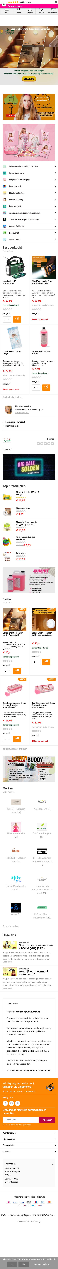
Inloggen (30, 12)
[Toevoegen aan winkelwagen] (17, 319)
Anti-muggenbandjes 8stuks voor (25, 538)
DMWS (45, 1215)
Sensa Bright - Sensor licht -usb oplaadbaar (42, 634)
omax (15, 914)
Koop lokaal (15, 186)
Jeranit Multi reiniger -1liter (41, 352)
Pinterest (17, 1103)
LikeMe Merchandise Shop (16, 888)
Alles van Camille (16, 835)
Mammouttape (23, 508)
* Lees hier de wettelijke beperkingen (17, 1125)
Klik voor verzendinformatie (43, 305)
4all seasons (42, 809)
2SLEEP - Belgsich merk (16, 811)
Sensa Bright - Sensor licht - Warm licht (13, 634)
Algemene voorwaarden (24, 1197)
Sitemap (41, 1197)
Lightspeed (25, 1215)
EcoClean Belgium (42, 835)
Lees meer (7, 962)
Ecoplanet (14, 233)
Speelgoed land (16, 173)
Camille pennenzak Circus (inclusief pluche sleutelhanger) (43, 705)
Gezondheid (14, 239)
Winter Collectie (16, 226)
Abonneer (47, 1120)
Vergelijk (6, 313)
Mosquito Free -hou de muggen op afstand (26, 523)
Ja (12, 1264)
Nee (24, 1264)
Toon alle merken (10, 926)
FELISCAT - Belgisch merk (16, 860)
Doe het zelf (15, 206)
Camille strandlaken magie (12, 352)
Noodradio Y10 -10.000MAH (9, 282)
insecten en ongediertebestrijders (24, 213)
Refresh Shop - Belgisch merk (42, 916)
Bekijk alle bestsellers (12, 397)
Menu (6, 12)
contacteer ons (22, 413)
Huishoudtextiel (16, 193)
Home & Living (16, 199)
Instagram (11, 1103)
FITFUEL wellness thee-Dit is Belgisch (42, 861)
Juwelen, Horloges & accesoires (24, 219)
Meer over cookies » (41, 1264)
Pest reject (21, 553)
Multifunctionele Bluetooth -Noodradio (42, 282)
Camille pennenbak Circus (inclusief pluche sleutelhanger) (14, 705)
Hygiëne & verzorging (19, 179)
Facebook (5, 1103)
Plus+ (52, 1215)
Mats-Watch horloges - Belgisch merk (42, 890)
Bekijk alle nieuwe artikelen (15, 749)
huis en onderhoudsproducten (23, 166)
